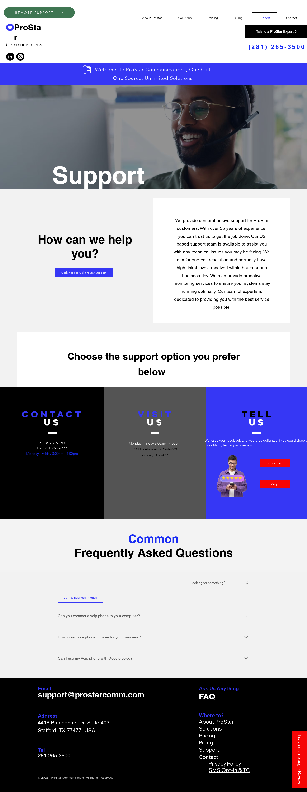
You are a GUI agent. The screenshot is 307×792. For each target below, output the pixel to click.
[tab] (80, 597)
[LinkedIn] (10, 57)
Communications (24, 45)
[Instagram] (20, 57)
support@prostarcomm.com (91, 694)
